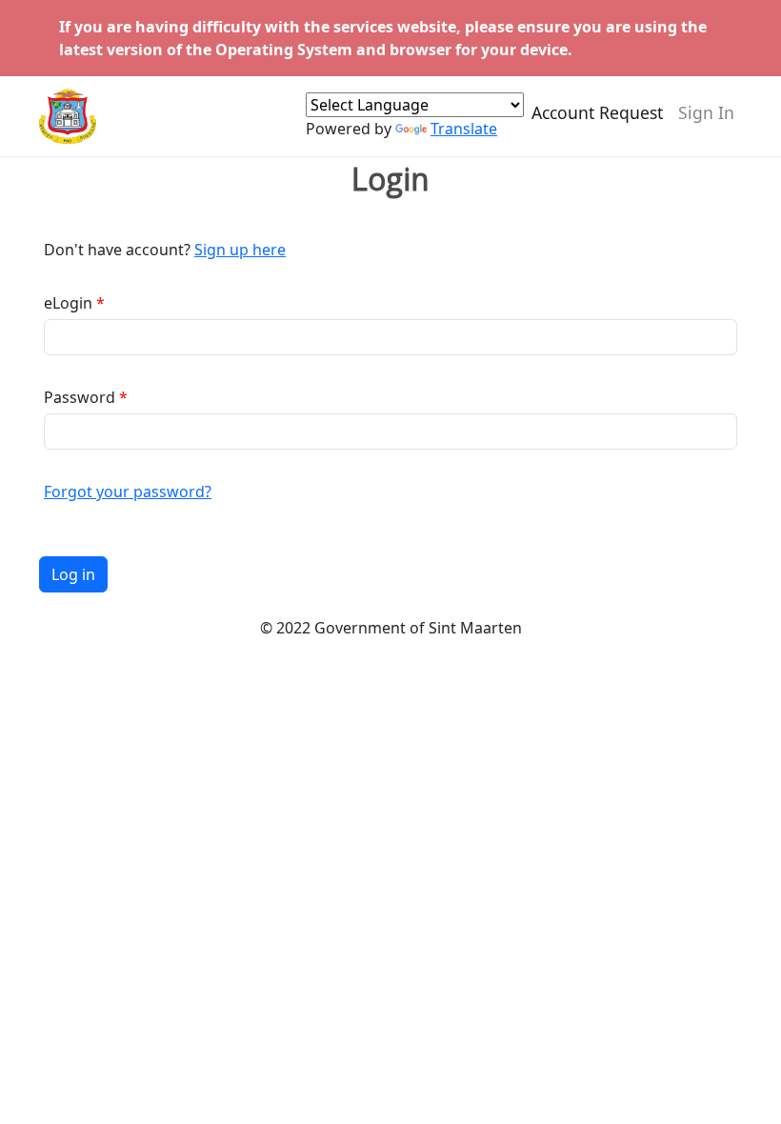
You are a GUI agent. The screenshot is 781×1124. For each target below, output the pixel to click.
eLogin (68, 302)
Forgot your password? (127, 491)
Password (79, 397)
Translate (464, 128)
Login (390, 179)
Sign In (706, 112)
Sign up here (240, 249)
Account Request (597, 112)
